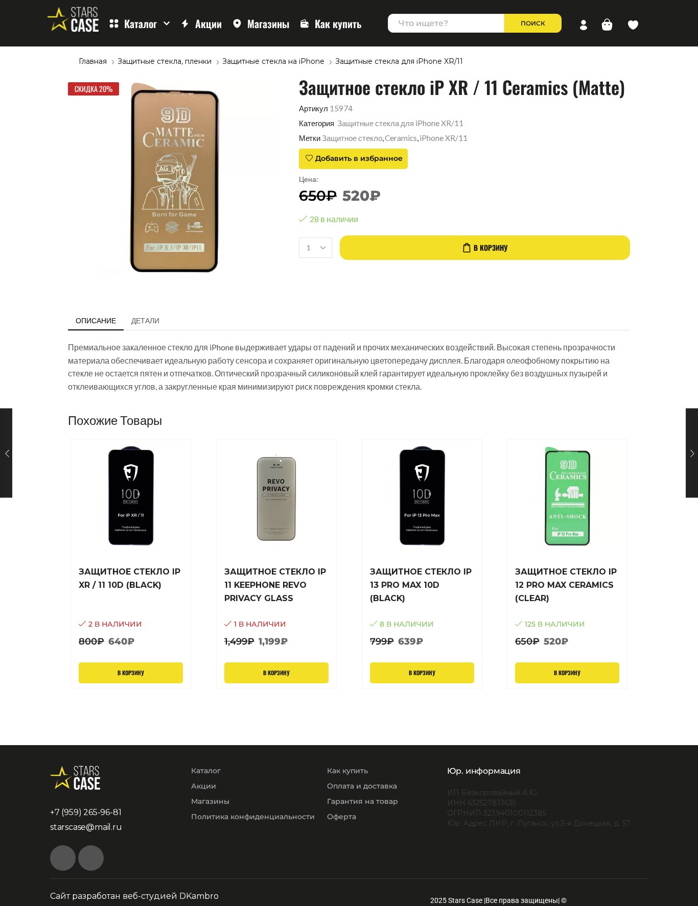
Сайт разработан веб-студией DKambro (134, 896)
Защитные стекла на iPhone (273, 61)
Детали (145, 320)
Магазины (268, 23)
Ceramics (401, 137)
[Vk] (63, 858)
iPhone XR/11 (444, 137)
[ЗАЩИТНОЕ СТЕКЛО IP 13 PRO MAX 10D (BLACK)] (422, 607)
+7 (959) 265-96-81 (85, 812)
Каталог (140, 23)
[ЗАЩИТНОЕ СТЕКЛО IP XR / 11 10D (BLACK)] (131, 607)
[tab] (96, 320)
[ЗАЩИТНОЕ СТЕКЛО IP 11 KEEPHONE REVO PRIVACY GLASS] (276, 607)
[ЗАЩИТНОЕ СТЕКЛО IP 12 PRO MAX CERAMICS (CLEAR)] (567, 607)
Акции (208, 23)
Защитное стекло (352, 137)
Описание (96, 320)
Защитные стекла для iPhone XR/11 (399, 61)
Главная (93, 61)
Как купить (338, 23)
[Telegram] (91, 858)
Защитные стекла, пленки (165, 61)
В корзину (490, 247)
